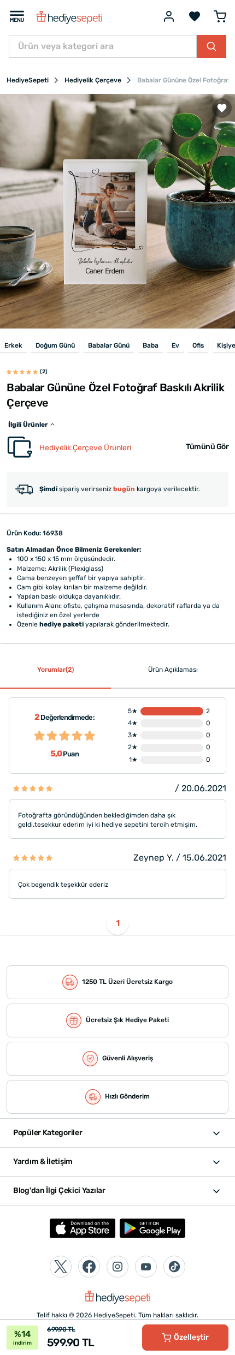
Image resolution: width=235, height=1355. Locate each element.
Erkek (13, 345)
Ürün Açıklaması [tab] (173, 669)
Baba (150, 345)
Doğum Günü (55, 345)
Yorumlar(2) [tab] (55, 669)
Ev (175, 345)
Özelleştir (191, 1337)
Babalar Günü (109, 345)
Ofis (198, 345)
